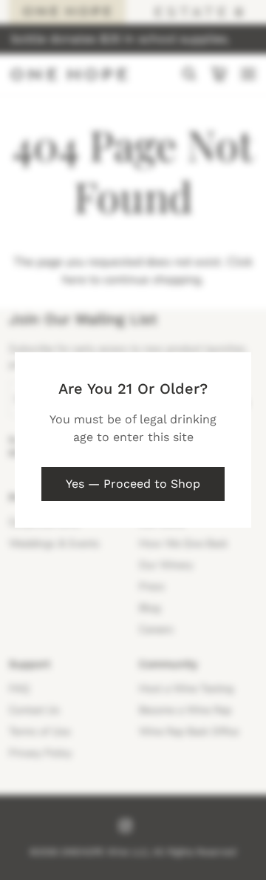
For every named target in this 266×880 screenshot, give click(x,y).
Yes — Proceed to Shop (133, 484)
